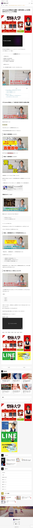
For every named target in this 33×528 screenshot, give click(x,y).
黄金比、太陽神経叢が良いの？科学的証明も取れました (14, 95)
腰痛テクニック (4, 484)
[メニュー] (32, 3)
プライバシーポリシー (4, 514)
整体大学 (2, 511)
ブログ (2, 513)
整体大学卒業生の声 (19, 510)
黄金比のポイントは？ (8, 94)
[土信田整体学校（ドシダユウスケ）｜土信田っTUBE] (4, 3)
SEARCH (32, 1)
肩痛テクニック (4, 479)
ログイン (30, 3)
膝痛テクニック (4, 486)
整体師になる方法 (4, 477)
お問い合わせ (18, 513)
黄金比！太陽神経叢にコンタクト (11, 92)
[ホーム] (1, 5)
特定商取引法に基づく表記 (20, 514)
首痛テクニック (4, 489)
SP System (7, 13)
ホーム (2, 510)
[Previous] (4, 78)
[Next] (29, 78)
